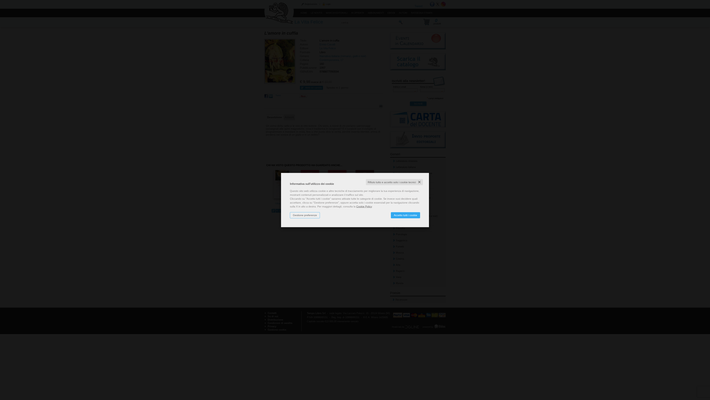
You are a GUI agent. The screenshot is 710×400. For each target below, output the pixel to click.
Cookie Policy (364, 206)
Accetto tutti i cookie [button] (405, 215)
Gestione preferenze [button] (305, 215)
